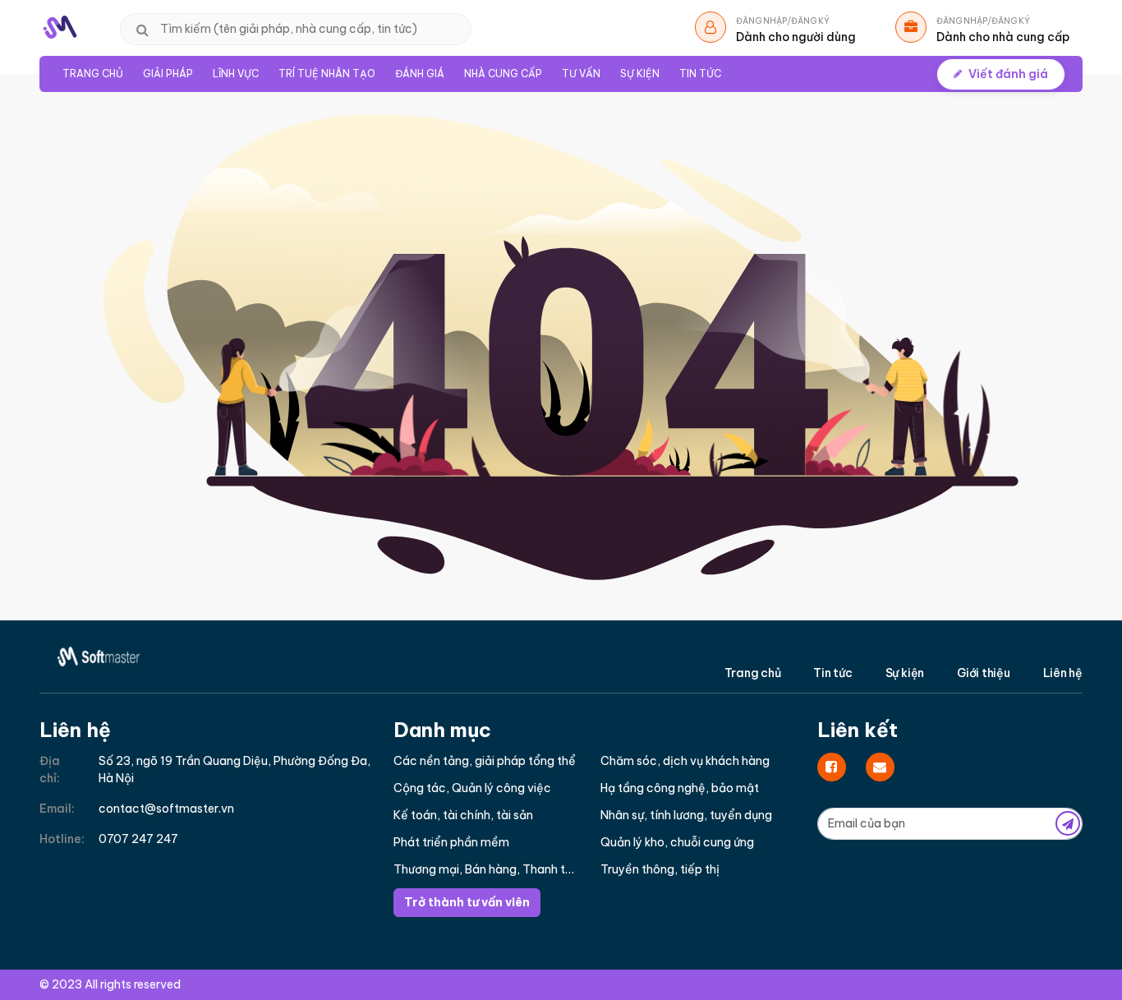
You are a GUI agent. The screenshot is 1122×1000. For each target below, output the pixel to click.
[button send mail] (1067, 823)
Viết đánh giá (1008, 74)
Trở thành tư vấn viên (467, 902)
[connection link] (831, 767)
